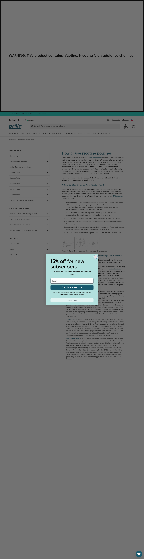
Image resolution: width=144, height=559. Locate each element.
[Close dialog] (96, 257)
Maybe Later (72, 300)
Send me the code (72, 287)
